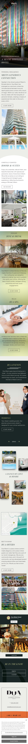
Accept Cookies (14, 741)
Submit (14, 674)
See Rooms (7, 187)
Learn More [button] (14, 291)
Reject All (14, 736)
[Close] (26, 720)
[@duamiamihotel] (8, 617)
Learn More (7, 105)
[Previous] (9, 441)
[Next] (19, 441)
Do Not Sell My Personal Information (14, 732)
